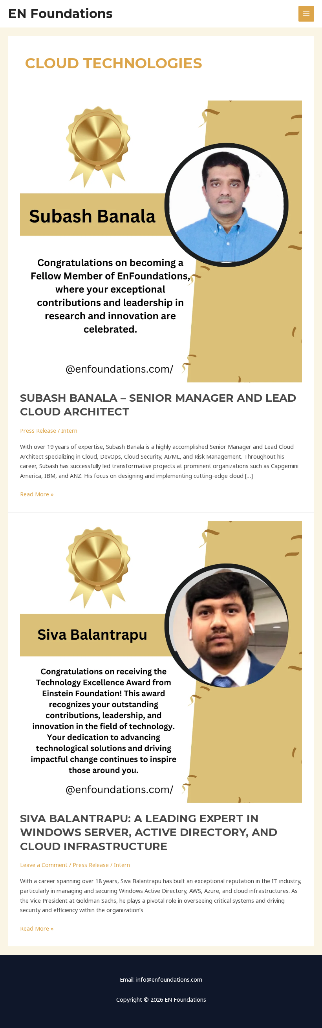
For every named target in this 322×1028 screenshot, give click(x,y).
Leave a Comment (44, 865)
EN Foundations (60, 13)
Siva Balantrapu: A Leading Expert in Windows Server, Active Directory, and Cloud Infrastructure (148, 832)
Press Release (38, 430)
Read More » (37, 493)
